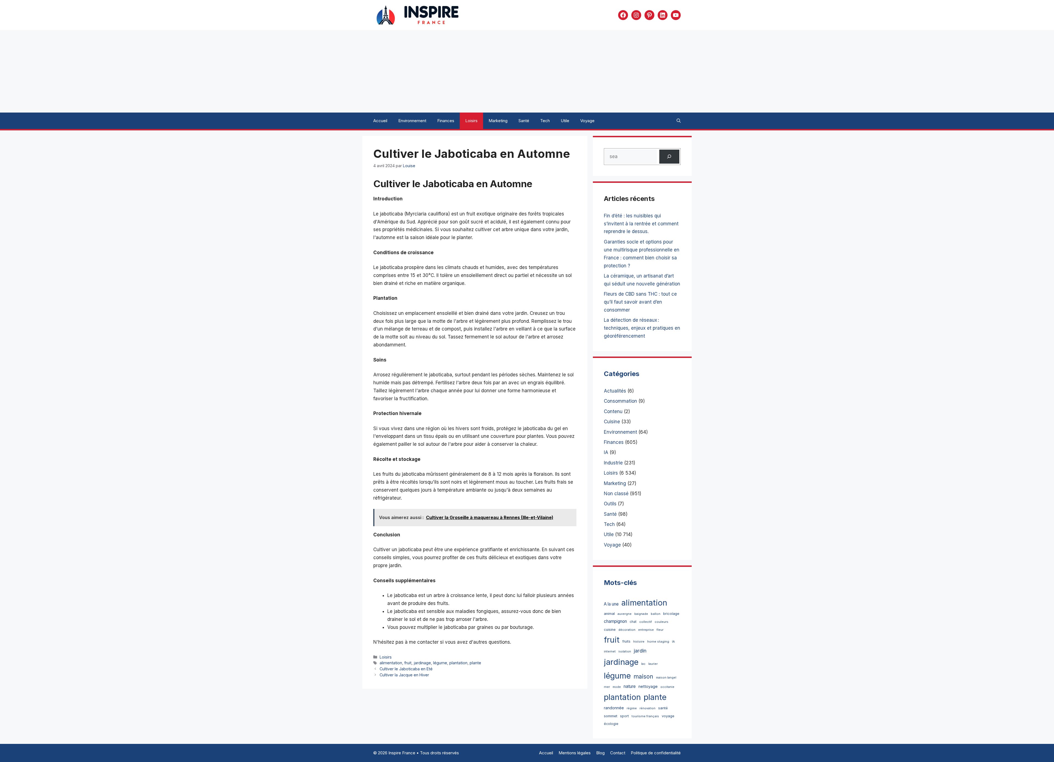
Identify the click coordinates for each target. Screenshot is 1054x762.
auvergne (625, 614)
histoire (638, 641)
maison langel (666, 677)
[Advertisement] (527, 71)
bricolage (671, 613)
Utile (565, 120)
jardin (640, 651)
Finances (445, 120)
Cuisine (612, 421)
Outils (610, 503)
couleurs (661, 622)
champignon (615, 621)
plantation (458, 662)
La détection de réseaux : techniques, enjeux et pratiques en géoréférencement (642, 328)
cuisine (610, 629)
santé (663, 708)
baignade (641, 614)
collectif (645, 622)
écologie (611, 724)
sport (624, 716)
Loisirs (471, 120)
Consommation (620, 401)
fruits (626, 641)
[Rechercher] (669, 157)
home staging (658, 641)
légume (440, 662)
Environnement (412, 120)
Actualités (615, 391)
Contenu (613, 411)
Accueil (380, 120)
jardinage (422, 662)
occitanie (667, 687)
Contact (617, 752)
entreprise (646, 630)
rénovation (647, 708)
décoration (626, 630)
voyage (668, 716)
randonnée (614, 707)
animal (609, 614)
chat (633, 622)
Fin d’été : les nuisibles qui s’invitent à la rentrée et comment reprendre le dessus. (641, 223)
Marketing (498, 120)
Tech (545, 120)
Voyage (587, 120)
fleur (660, 630)
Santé (523, 120)
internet (610, 651)
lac (643, 664)
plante (475, 662)
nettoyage (648, 686)
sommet (610, 716)
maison (643, 676)
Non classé (616, 493)
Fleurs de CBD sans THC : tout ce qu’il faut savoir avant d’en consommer (640, 302)
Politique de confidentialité (656, 752)
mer (607, 687)
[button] (678, 121)
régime (632, 708)
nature (630, 686)
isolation (624, 651)
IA (606, 452)
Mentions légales (575, 752)
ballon (655, 614)
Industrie (613, 463)
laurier (653, 664)
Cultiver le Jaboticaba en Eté (406, 668)
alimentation (391, 662)
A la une (611, 604)
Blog (600, 752)
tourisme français (645, 716)
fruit (407, 662)
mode (617, 687)
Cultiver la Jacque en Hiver (404, 675)
